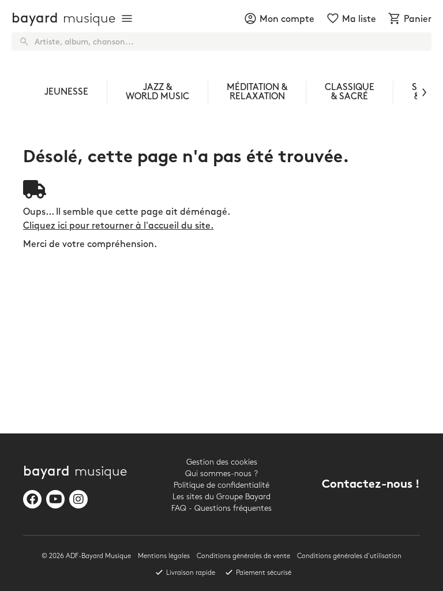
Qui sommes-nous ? (221, 473)
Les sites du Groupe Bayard (221, 496)
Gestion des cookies (221, 462)
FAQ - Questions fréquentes (221, 508)
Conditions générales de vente (243, 556)
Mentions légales (164, 556)
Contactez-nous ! (371, 485)
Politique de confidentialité (221, 485)
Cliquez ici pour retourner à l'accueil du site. (118, 226)
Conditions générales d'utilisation (349, 556)
